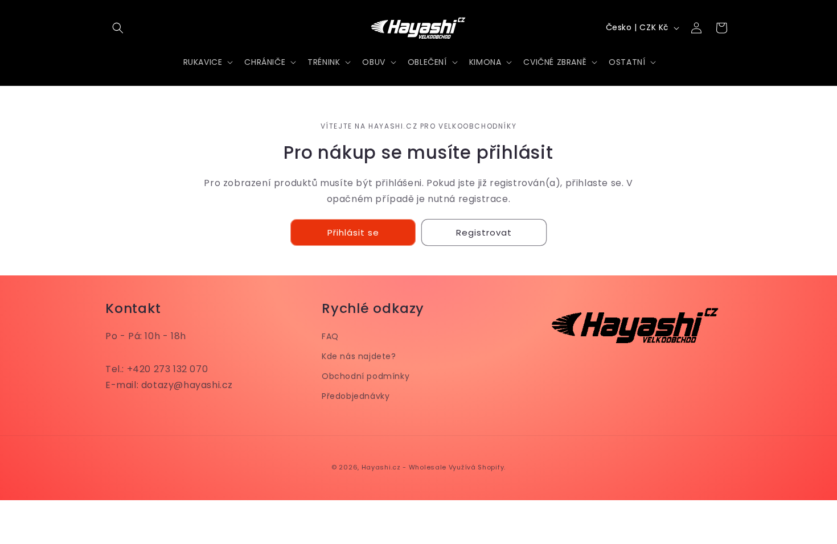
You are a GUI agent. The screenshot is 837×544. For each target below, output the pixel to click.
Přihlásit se (353, 232)
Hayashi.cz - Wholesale (404, 467)
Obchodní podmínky (365, 376)
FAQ (330, 336)
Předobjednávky (355, 396)
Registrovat (484, 232)
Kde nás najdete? (359, 356)
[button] (117, 27)
